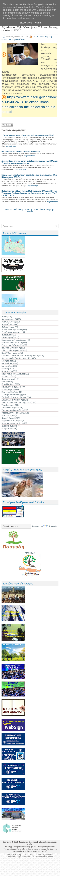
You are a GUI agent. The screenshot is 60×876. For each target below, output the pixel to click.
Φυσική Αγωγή (8, 418)
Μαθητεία (6, 361)
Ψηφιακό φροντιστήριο (12, 423)
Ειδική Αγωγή (8, 337)
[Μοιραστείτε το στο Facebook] (11, 125)
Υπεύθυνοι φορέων (10, 407)
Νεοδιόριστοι (8, 368)
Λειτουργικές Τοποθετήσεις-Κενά (17, 358)
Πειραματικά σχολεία (11, 387)
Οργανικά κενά (8, 379)
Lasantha (49, 855)
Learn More (26, 23)
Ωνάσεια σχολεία (9, 426)
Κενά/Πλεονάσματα (11, 353)
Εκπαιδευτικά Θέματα (12, 342)
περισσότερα (11, 146)
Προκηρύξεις (8, 389)
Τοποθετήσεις (8, 405)
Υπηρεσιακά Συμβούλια (12, 410)
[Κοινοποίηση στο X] (8, 125)
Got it (38, 23)
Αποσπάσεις (7, 324)
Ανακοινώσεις (8, 319)
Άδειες (5, 316)
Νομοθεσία (7, 371)
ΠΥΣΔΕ (5, 381)
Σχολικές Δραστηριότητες (14, 397)
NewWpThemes (21, 855)
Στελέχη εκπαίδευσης (12, 394)
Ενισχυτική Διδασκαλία (12, 345)
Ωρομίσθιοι (7, 428)
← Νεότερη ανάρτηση (12, 209)
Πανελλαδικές (8, 384)
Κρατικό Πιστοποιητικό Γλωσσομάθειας (20, 355)
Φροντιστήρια (8, 415)
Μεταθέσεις (7, 363)
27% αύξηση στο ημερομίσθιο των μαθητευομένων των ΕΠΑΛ (28, 135)
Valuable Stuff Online (44, 857)
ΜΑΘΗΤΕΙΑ (30, 553)
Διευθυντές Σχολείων (12, 329)
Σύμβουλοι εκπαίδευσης (13, 400)
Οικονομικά (7, 376)
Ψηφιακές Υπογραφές (12, 420)
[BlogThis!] (5, 125)
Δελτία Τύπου (38, 37)
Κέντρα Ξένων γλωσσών (13, 350)
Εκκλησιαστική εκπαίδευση (14, 340)
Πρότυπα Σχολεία (10, 392)
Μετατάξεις (7, 366)
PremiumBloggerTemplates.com (20, 857)
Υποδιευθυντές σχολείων (13, 413)
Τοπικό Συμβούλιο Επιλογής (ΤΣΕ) (17, 402)
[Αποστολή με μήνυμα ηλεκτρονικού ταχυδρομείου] (2, 125)
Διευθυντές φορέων (11, 332)
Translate (53, 526)
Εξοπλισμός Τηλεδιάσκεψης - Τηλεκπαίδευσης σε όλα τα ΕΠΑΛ (30, 29)
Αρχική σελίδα (29, 210)
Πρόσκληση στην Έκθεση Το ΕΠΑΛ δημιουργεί (21, 151)
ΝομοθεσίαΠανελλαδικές (13, 374)
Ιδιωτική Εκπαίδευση (11, 348)
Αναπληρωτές (8, 322)
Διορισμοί (6, 335)
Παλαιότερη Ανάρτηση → (46, 209)
